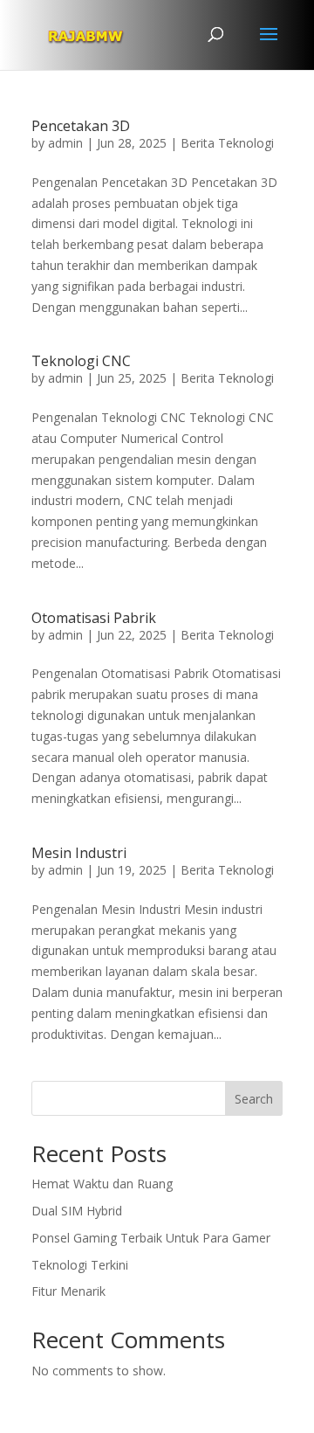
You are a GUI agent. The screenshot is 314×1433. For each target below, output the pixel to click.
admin (65, 143)
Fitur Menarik (68, 1291)
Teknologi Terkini (79, 1264)
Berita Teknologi (227, 143)
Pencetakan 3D (80, 125)
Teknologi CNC (81, 360)
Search (254, 1098)
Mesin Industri (78, 852)
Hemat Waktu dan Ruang (102, 1183)
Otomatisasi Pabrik (93, 617)
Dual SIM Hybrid (76, 1210)
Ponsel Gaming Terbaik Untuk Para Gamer (150, 1237)
